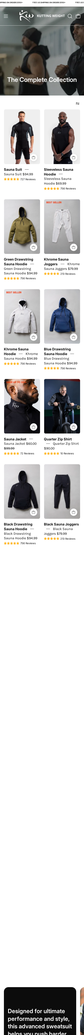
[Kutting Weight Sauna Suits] (42, 16)
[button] (69, 16)
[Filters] (77, 103)
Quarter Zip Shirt (58, 439)
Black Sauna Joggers (61, 524)
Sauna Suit (13, 169)
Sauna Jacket (15, 439)
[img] (20, 179)
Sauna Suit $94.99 (18, 174)
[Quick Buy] (33, 157)
